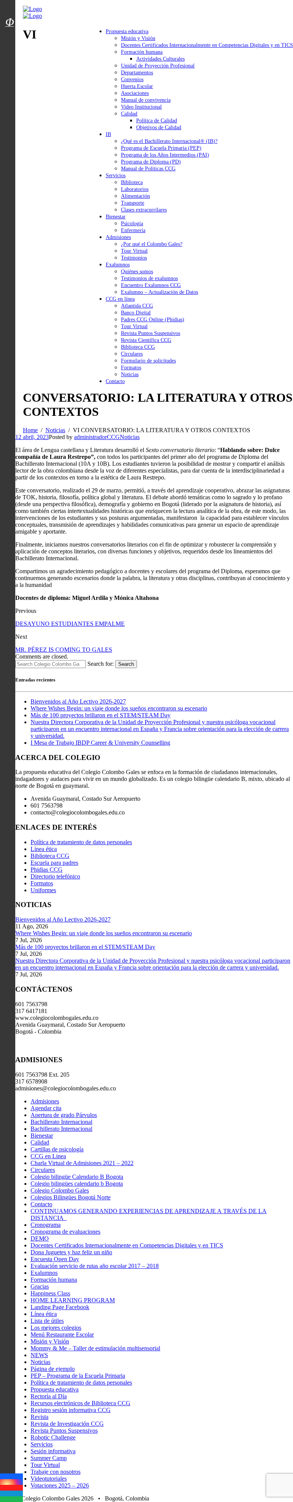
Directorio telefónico (55, 876)
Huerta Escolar (137, 86)
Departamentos (137, 72)
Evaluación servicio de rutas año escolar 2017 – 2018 (95, 1266)
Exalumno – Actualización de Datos (159, 292)
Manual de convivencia (146, 100)
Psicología (132, 223)
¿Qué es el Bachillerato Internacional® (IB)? (169, 141)
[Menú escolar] (9, 32)
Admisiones (118, 237)
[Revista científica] (9, 39)
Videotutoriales (49, 1478)
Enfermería (133, 230)
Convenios (132, 79)
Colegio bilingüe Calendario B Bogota (77, 1176)
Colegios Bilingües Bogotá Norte (71, 1197)
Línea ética (44, 849)
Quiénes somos (137, 271)
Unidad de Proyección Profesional (158, 66)
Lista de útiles (47, 1321)
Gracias (40, 1286)
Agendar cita (46, 1108)
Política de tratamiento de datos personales (81, 842)
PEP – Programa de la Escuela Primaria (78, 1375)
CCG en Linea (48, 1156)
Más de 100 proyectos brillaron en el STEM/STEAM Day (101, 715)
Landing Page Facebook (60, 1307)
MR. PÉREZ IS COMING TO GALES (63, 649)
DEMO (40, 1238)
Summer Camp (49, 1458)
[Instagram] (11, 1482)
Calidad (129, 114)
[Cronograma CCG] (9, 5)
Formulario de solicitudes (148, 361)
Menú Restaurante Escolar (62, 1334)
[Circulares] (9, 9)
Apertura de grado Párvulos (64, 1115)
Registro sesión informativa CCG (71, 1410)
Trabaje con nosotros (55, 1471)
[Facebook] (11, 1476)
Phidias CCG (47, 869)
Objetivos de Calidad (158, 127)
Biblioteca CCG (138, 347)
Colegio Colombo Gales (60, 1190)
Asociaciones (135, 93)
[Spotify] (11, 1499)
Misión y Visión (138, 38)
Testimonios (134, 258)
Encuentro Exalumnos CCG (151, 285)
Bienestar (116, 217)
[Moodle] (9, 12)
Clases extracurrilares (144, 210)
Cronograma (46, 1224)
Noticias (129, 374)
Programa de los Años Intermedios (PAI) (165, 155)
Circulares (132, 354)
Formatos (131, 367)
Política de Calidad (156, 120)
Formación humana (142, 52)
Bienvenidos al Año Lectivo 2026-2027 (78, 701)
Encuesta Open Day (55, 1259)
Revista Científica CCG (146, 340)
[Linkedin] (11, 1493)
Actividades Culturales (160, 59)
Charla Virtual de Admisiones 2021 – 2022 (82, 1163)
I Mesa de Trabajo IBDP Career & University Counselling (100, 742)
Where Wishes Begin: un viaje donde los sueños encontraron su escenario (119, 708)
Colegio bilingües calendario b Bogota (77, 1183)
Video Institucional (141, 107)
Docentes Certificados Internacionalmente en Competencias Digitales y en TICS (207, 45)
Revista (39, 1417)
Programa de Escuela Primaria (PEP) (161, 148)
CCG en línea (120, 299)
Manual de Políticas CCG (148, 169)
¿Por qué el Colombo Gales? (151, 244)
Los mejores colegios (56, 1327)
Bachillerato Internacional (61, 1122)
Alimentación (135, 196)
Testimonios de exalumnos (149, 278)
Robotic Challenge (53, 1437)
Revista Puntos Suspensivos (150, 333)
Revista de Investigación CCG (67, 1423)
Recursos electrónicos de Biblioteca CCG (80, 1403)
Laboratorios (134, 189)
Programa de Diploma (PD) (151, 162)
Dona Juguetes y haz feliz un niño (71, 1252)
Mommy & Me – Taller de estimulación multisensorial (95, 1348)
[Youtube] (11, 1488)
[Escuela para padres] (9, 35)
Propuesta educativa (127, 31)
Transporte (132, 203)
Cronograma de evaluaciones (65, 1231)
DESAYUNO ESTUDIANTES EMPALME (70, 623)
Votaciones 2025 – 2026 (60, 1485)
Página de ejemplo (53, 1369)
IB (108, 134)
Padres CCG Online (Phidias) (152, 319)
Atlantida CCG (137, 306)
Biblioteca (132, 182)
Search (126, 664)
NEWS (39, 1355)
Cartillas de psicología (57, 1149)
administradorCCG (97, 437)
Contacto (115, 381)
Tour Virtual (134, 251)
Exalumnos (118, 265)
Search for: (100, 663)
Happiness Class (50, 1293)
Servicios (116, 175)
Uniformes (43, 890)
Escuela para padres (54, 862)
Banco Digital (136, 313)
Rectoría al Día (49, 1396)
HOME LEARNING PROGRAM (73, 1300)
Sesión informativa (53, 1451)
